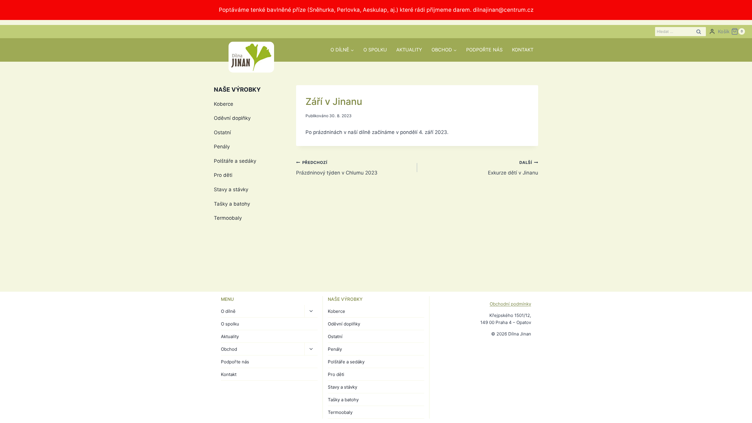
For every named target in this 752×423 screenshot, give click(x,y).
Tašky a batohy (232, 204)
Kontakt (522, 50)
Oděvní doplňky (232, 118)
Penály (222, 147)
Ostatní (222, 132)
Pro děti (223, 175)
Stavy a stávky (231, 189)
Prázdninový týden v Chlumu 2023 (336, 168)
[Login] (712, 32)
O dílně (228, 311)
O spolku (375, 50)
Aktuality (409, 50)
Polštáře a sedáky (235, 161)
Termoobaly (228, 218)
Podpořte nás (484, 50)
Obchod (229, 349)
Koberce (223, 104)
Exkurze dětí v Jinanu (513, 168)
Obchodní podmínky (510, 304)
